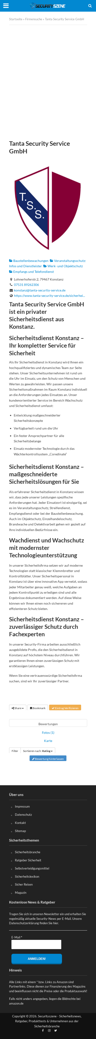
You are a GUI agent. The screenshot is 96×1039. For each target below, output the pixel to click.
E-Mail (16, 937)
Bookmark (38, 708)
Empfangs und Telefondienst (33, 272)
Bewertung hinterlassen (49, 759)
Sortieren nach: (36, 751)
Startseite (15, 19)
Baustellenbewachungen (30, 261)
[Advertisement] (48, 82)
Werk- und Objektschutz (65, 266)
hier (55, 923)
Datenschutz (23, 814)
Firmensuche (33, 19)
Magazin (20, 892)
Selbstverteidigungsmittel (32, 868)
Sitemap (20, 831)
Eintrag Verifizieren (67, 708)
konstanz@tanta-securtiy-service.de (39, 290)
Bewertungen (48, 724)
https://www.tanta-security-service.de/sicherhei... (49, 296)
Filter (15, 751)
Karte (48, 741)
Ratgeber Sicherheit (28, 860)
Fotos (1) (48, 732)
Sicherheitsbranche (27, 852)
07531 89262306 (26, 285)
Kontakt (20, 823)
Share (18, 708)
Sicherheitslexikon (27, 876)
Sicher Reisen (24, 884)
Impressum (22, 806)
